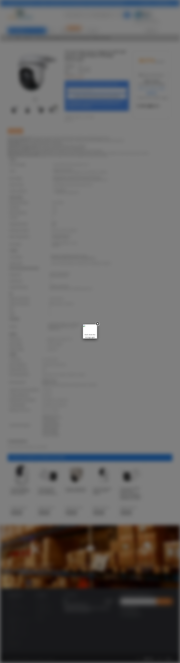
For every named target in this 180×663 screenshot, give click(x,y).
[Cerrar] (98, 324)
